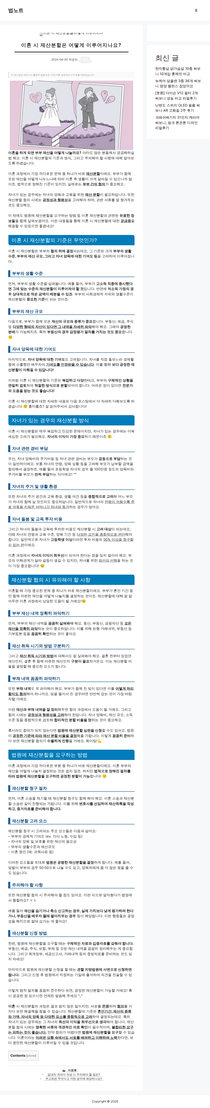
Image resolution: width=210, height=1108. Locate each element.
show (31, 1056)
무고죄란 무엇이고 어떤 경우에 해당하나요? (74, 1078)
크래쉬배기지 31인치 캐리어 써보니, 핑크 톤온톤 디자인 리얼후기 (177, 122)
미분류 (72, 1070)
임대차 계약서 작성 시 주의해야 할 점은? (74, 1074)
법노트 (16, 10)
